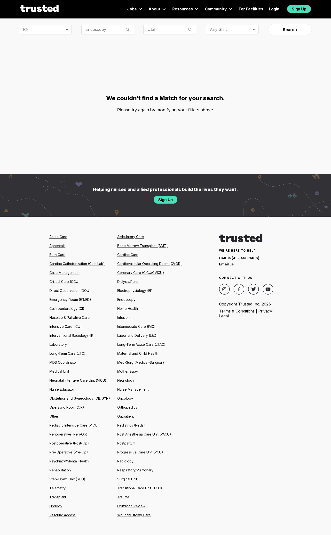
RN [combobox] (26, 29)
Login (274, 9)
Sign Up (299, 9)
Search (290, 29)
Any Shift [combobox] (218, 29)
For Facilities (251, 9)
